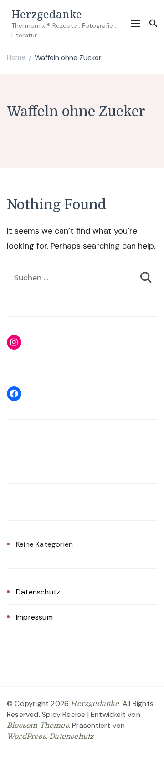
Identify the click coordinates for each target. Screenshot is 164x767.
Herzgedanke (46, 13)
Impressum (34, 617)
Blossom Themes (38, 725)
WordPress (26, 736)
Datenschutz (38, 592)
